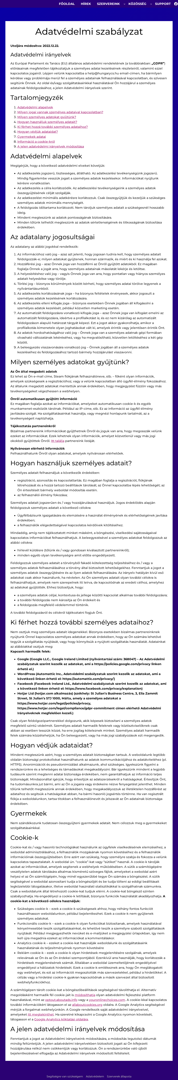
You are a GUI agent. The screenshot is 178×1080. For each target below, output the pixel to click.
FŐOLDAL (67, 4)
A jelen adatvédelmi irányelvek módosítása (50, 146)
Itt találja (57, 441)
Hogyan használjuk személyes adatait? (47, 122)
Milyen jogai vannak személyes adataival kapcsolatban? (60, 112)
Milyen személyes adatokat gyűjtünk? (46, 117)
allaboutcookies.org (87, 1004)
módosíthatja (85, 995)
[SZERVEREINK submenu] (125, 4)
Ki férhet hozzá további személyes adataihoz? (52, 127)
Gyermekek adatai (31, 136)
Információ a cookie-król (36, 141)
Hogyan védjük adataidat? (37, 131)
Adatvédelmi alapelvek (35, 107)
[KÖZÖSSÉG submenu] (151, 4)
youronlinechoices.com (107, 1000)
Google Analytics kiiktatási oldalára (61, 1019)
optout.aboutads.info (61, 1000)
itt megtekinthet (41, 1014)
